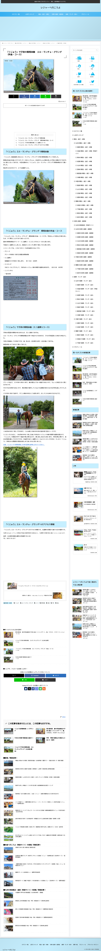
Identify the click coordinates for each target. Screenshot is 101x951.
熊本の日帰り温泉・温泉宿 (85, 245)
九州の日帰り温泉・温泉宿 (84, 229)
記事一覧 (75, 944)
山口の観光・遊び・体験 (84, 189)
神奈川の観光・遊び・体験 (85, 205)
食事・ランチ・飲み (80, 277)
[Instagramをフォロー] (36, 688)
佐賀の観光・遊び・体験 (84, 161)
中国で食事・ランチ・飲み (84, 319)
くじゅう (17, 602)
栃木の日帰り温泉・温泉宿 (85, 273)
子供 (53, 602)
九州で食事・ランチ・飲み (84, 281)
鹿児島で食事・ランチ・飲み (86, 311)
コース (37, 602)
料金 (58, 602)
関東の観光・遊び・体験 (83, 201)
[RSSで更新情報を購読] (44, 688)
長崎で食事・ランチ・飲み (85, 307)
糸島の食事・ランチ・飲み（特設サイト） (86, 290)
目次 (32, 134)
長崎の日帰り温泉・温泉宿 (85, 253)
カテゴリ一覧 (78, 131)
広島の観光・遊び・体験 (84, 193)
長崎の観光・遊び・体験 (84, 169)
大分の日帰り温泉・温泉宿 (85, 241)
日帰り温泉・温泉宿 (80, 221)
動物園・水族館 (8, 602)
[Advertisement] (50, 29)
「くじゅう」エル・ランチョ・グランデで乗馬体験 (31, 138)
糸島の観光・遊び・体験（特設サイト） (86, 152)
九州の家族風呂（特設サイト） (85, 225)
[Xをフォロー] (29, 688)
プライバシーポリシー (93, 944)
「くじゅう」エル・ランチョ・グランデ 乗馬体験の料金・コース (35, 140)
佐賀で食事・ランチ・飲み (85, 295)
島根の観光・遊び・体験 (84, 185)
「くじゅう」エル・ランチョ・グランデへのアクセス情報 (33, 145)
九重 (48, 602)
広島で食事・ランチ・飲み (85, 327)
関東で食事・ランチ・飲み (84, 331)
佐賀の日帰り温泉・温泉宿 (85, 237)
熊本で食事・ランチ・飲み (85, 299)
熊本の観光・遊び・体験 (84, 157)
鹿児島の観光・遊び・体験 (85, 173)
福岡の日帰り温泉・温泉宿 (85, 233)
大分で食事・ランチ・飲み (85, 303)
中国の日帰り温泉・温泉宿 (84, 257)
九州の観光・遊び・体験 (83, 143)
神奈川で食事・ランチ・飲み (86, 339)
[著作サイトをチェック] (25, 688)
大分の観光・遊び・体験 (84, 165)
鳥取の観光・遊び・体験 (84, 197)
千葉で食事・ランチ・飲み (85, 343)
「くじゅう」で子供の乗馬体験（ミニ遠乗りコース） (32, 142)
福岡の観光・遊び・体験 (84, 147)
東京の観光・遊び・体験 (84, 213)
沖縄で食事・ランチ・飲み (85, 315)
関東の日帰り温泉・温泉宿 (84, 265)
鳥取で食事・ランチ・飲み (85, 323)
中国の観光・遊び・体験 (83, 181)
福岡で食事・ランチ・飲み (85, 285)
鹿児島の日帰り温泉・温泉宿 (86, 249)
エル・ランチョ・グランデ (27, 602)
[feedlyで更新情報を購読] (40, 688)
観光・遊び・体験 (79, 139)
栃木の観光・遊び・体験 (84, 217)
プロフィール (78, 347)
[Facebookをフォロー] (33, 688)
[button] (56, 96)
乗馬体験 (43, 602)
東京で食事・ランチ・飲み (85, 335)
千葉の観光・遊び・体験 (84, 209)
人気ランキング (78, 135)
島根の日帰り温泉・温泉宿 (85, 261)
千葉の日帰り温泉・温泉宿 (85, 269)
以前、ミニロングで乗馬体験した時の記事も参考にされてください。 (24, 444)
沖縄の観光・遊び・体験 (84, 177)
